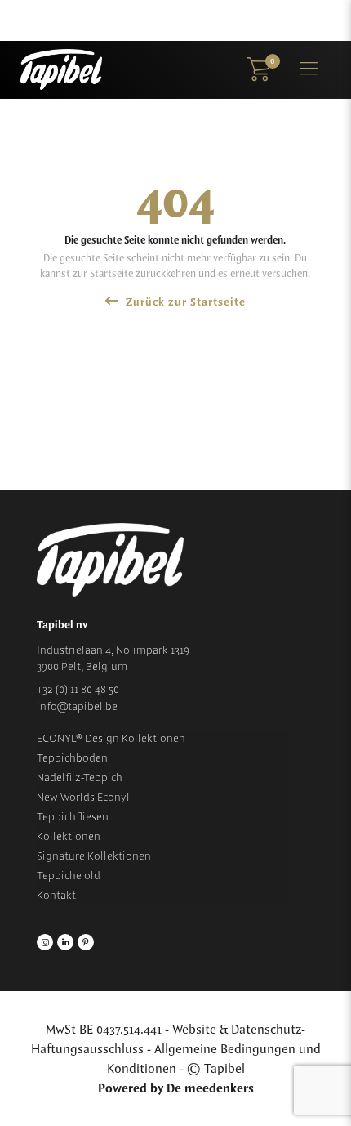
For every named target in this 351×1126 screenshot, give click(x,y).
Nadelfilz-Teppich (79, 778)
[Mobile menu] (308, 69)
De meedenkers (210, 1088)
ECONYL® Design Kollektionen (111, 738)
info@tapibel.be (77, 706)
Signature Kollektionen (94, 856)
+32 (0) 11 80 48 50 (78, 689)
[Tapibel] (61, 69)
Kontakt (56, 895)
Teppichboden (72, 758)
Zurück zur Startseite (184, 302)
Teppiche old (68, 876)
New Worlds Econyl (83, 797)
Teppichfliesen (73, 817)
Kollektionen (68, 836)
